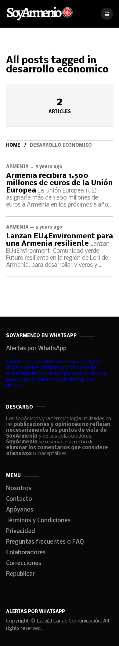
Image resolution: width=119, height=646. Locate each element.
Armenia (17, 166)
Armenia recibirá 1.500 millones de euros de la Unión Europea (59, 183)
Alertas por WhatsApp (36, 349)
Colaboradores (25, 553)
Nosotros (18, 489)
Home (13, 145)
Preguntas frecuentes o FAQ (45, 542)
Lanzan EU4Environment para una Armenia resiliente (59, 240)
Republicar (20, 574)
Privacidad (20, 531)
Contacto (19, 499)
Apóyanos (19, 510)
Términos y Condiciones (38, 521)
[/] (107, 14)
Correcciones (23, 563)
